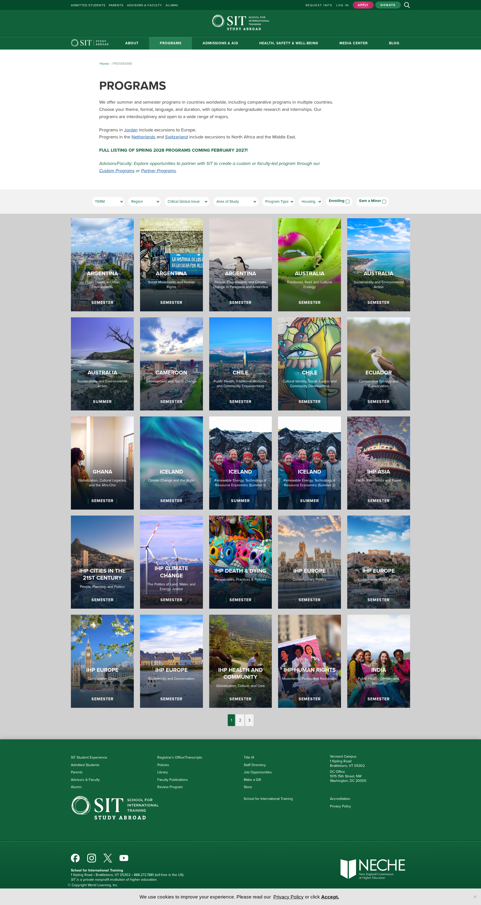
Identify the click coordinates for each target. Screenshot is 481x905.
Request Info (319, 5)
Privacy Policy (340, 806)
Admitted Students (85, 765)
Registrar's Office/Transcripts (179, 757)
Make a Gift (252, 779)
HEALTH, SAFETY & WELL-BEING (270, 43)
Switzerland (176, 137)
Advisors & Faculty (85, 779)
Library (162, 772)
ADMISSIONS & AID (195, 43)
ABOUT (91, 43)
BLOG (391, 43)
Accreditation (340, 798)
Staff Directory (255, 765)
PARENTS (116, 5)
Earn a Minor (370, 200)
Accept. (330, 896)
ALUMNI (172, 5)
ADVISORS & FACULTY (144, 5)
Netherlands (143, 137)
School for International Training (268, 798)
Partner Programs (158, 170)
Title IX (249, 757)
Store (248, 787)
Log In (342, 5)
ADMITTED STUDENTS (88, 5)
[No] (474, 896)
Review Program (170, 787)
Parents (77, 772)
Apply (363, 5)
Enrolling (336, 200)
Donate (388, 5)
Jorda (129, 130)
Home (104, 63)
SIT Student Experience (89, 757)
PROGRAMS (138, 43)
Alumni (76, 787)
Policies (163, 765)
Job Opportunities (258, 772)
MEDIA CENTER (343, 43)
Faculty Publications (172, 779)
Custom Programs (117, 170)
